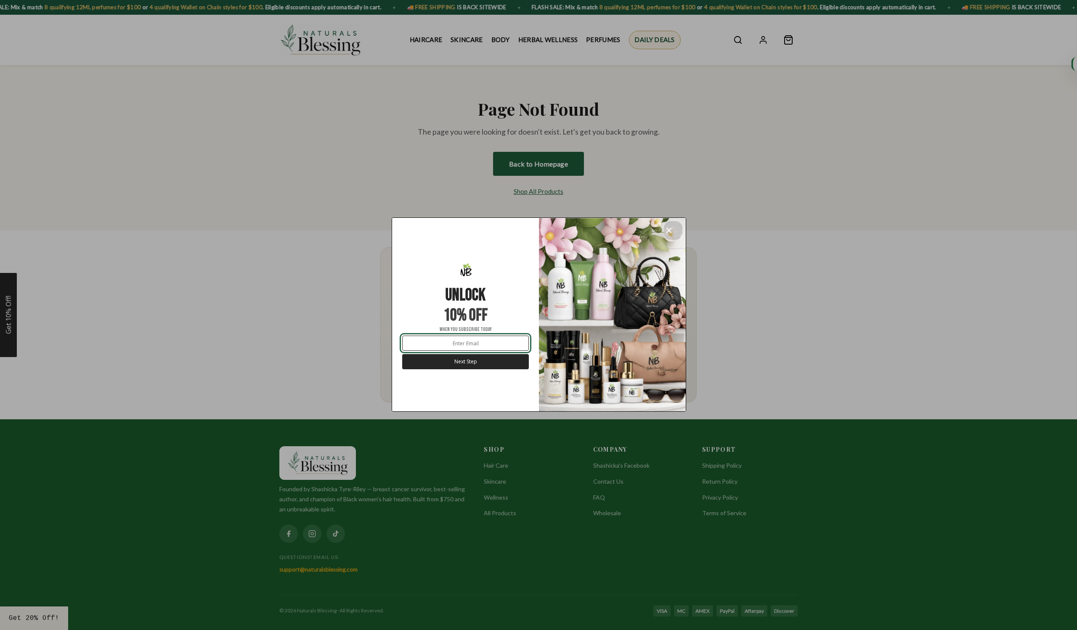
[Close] (673, 230)
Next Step (465, 361)
